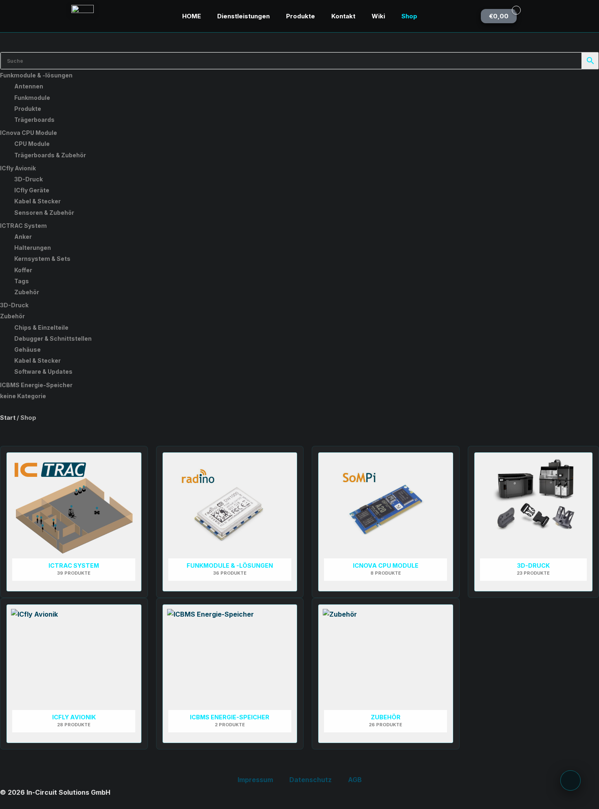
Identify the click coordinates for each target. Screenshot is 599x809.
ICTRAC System (23, 225)
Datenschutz (310, 780)
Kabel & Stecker (37, 201)
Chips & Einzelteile (41, 327)
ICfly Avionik (18, 168)
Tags (21, 281)
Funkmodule (32, 97)
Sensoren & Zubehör (44, 212)
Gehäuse (27, 349)
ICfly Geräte (31, 190)
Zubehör (26, 292)
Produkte (300, 16)
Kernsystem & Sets (42, 258)
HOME (191, 16)
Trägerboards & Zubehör (50, 155)
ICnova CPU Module (28, 132)
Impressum (255, 780)
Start (7, 417)
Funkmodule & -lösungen (36, 75)
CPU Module (32, 143)
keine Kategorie (23, 395)
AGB (355, 780)
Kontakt (343, 16)
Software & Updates (43, 371)
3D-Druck (28, 179)
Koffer (23, 270)
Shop (409, 16)
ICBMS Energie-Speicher (36, 384)
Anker (23, 236)
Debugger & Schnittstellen (53, 338)
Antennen (28, 86)
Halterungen (32, 247)
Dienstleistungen (243, 16)
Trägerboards (34, 119)
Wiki (378, 16)
